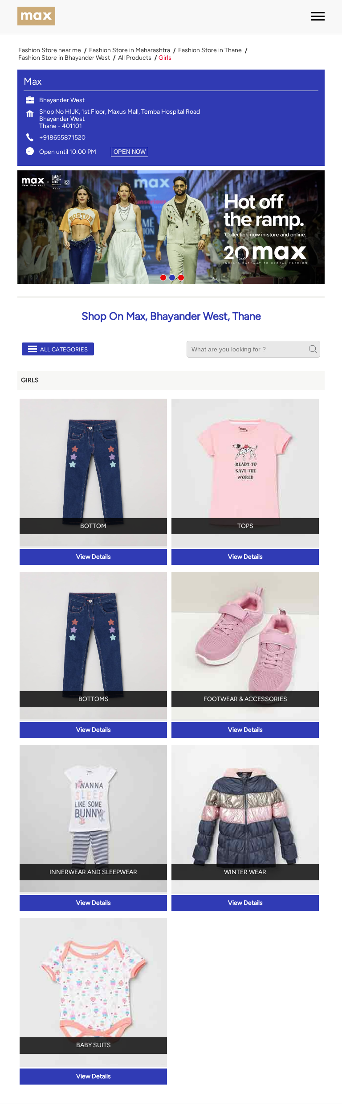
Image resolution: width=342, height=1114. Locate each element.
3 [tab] (180, 276)
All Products (134, 58)
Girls (30, 380)
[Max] (36, 17)
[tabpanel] (171, 227)
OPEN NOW (130, 152)
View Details (93, 557)
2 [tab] (171, 276)
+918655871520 (62, 137)
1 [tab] (162, 276)
